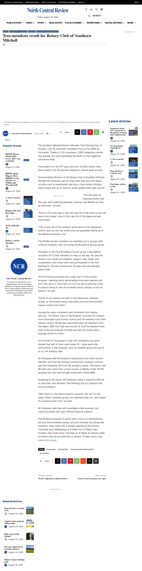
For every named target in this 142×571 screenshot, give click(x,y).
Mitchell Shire (63, 449)
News (5, 31)
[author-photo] (7, 164)
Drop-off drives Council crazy (14, 509)
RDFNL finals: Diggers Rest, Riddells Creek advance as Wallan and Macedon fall (12, 179)
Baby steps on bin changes (11, 535)
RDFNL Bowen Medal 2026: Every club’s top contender (13, 157)
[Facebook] (86, 9)
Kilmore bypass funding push (14, 560)
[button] (93, 15)
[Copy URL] (77, 132)
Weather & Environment (47, 31)
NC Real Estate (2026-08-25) (116, 146)
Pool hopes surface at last (118, 185)
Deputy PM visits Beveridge (13, 211)
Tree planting (44, 453)
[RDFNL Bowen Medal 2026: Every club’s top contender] (28, 156)
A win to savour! (13, 197)
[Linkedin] (91, 9)
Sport (26, 160)
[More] (103, 132)
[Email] (89, 461)
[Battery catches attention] (28, 243)
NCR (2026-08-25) (12, 226)
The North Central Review (22, 133)
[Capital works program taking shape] (30, 523)
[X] (96, 9)
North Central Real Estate (132, 150)
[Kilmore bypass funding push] (30, 562)
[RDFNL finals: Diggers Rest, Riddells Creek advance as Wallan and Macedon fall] (28, 176)
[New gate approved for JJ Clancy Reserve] (30, 549)
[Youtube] (101, 9)
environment (50, 449)
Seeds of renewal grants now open (92, 478)
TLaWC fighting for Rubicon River (53, 478)
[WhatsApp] (96, 132)
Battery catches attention (13, 241)
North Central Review (27, 230)
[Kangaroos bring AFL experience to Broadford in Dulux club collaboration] (133, 131)
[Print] (96, 461)
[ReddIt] (83, 461)
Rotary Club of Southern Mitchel (82, 449)
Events (32, 31)
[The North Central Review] (6, 133)
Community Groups (18, 31)
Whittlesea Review (133, 189)
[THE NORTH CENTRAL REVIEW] (48, 10)
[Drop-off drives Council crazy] (30, 510)
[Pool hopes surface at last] (133, 186)
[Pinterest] (90, 132)
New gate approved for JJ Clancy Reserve (13, 547)
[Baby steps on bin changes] (30, 536)
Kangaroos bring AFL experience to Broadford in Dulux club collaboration (118, 131)
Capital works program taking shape (14, 522)
